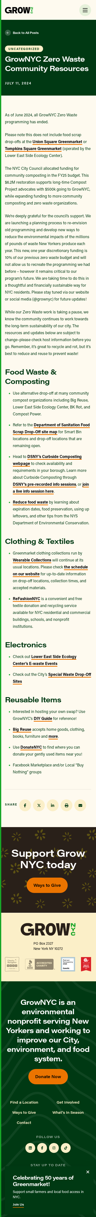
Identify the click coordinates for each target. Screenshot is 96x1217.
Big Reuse (22, 729)
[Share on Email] (80, 805)
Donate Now (48, 1076)
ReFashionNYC (26, 598)
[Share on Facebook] (25, 805)
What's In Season (68, 1113)
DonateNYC (31, 747)
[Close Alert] (88, 1171)
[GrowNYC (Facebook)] (42, 1148)
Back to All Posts (26, 33)
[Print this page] (66, 805)
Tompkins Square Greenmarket (33, 148)
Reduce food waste (30, 502)
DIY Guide (43, 718)
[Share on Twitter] (39, 805)
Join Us (18, 1204)
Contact (24, 1123)
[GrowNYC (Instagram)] (54, 1148)
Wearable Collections (32, 559)
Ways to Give (47, 885)
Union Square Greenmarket (57, 141)
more (53, 736)
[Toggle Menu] (85, 10)
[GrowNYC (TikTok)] (66, 1148)
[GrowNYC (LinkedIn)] (30, 1148)
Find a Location (24, 1102)
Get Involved (68, 1102)
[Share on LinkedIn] (53, 805)
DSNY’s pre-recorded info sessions (44, 484)
